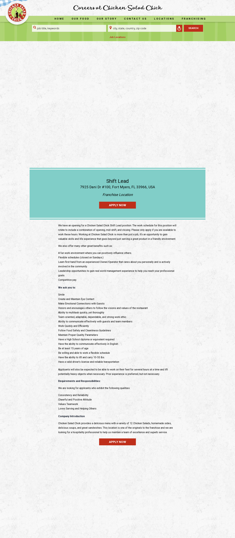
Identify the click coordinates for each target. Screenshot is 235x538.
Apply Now (117, 205)
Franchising (194, 18)
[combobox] (69, 28)
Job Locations (117, 37)
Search (193, 28)
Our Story (107, 18)
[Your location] (179, 28)
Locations (164, 18)
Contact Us (135, 18)
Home (59, 18)
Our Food (81, 18)
